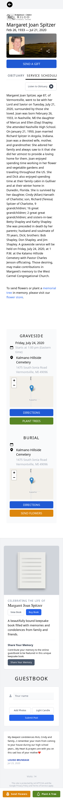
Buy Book (34, 612)
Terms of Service (40, 785)
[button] (32, 388)
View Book (15, 612)
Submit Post (31, 717)
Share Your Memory (21, 662)
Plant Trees (31, 421)
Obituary (16, 75)
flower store (14, 297)
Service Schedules (43, 75)
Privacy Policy (22, 785)
